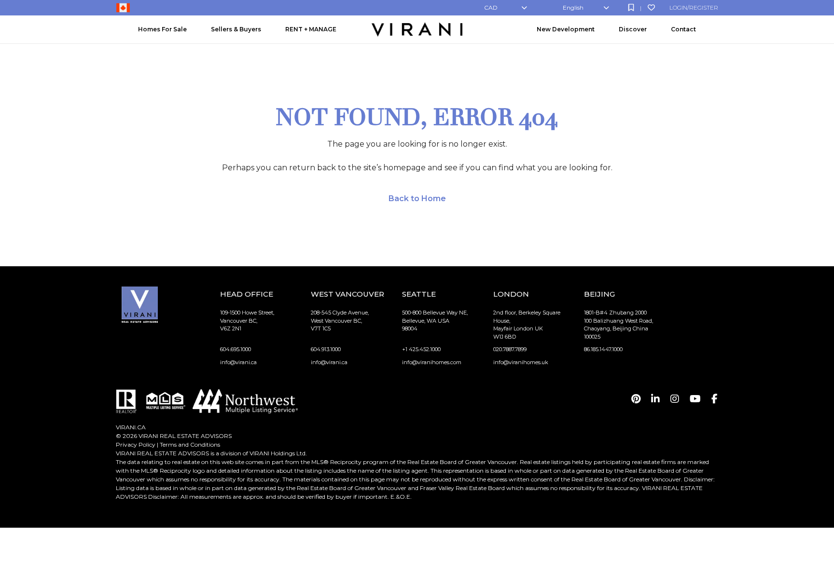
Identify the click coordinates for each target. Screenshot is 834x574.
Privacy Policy (135, 444)
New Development (566, 29)
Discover (633, 29)
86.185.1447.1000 (603, 349)
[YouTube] (695, 399)
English (573, 7)
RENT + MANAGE (310, 29)
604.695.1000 (235, 349)
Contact (683, 29)
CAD (491, 7)
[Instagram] (675, 399)
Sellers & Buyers (236, 29)
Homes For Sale (162, 29)
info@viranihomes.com (431, 362)
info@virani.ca (238, 362)
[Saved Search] (631, 7)
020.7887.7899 (510, 349)
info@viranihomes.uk (520, 362)
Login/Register (693, 7)
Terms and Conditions (190, 444)
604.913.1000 (326, 349)
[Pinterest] (636, 399)
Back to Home (417, 198)
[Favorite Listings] (651, 7)
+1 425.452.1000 (421, 349)
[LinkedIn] (655, 399)
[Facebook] (714, 399)
